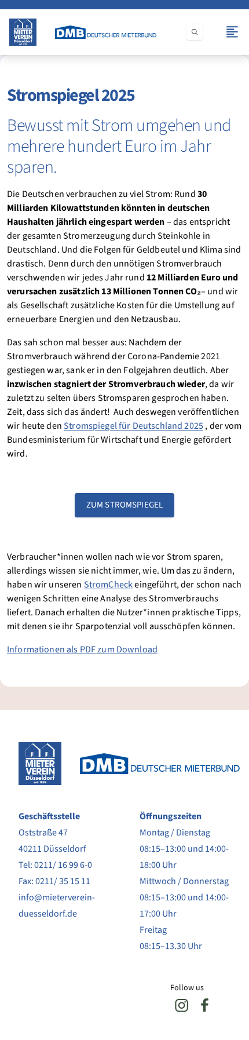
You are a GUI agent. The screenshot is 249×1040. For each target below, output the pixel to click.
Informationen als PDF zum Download (82, 649)
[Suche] (194, 32)
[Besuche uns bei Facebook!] (205, 1005)
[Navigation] (232, 31)
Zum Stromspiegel (124, 505)
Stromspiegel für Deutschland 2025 (133, 425)
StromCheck (108, 584)
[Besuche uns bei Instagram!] (182, 1005)
